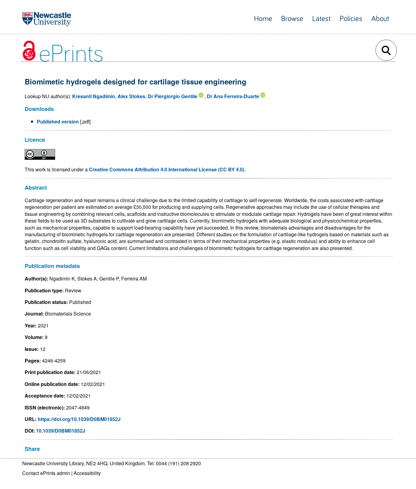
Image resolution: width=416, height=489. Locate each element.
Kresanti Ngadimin (93, 96)
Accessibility (87, 473)
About (380, 19)
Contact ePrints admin (46, 473)
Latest (321, 19)
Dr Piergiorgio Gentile (172, 96)
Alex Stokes (131, 96)
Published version (58, 121)
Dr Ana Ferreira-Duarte (233, 96)
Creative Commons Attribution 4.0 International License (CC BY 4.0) (166, 169)
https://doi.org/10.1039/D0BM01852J (79, 419)
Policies (351, 19)
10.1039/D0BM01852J (60, 430)
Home (263, 19)
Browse (292, 19)
